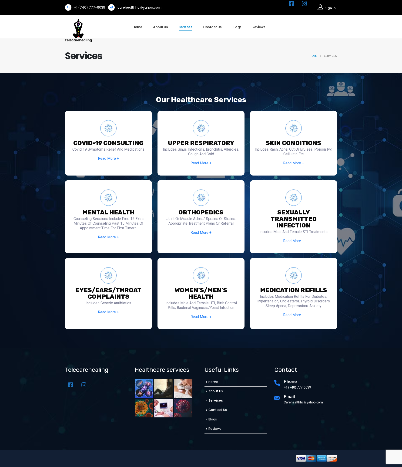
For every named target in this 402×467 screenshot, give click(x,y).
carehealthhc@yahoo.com (139, 7)
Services (185, 27)
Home (137, 27)
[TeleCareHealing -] (78, 30)
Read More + (108, 158)
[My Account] (324, 7)
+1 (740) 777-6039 (89, 7)
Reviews (258, 27)
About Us (160, 27)
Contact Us (212, 27)
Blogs (236, 27)
